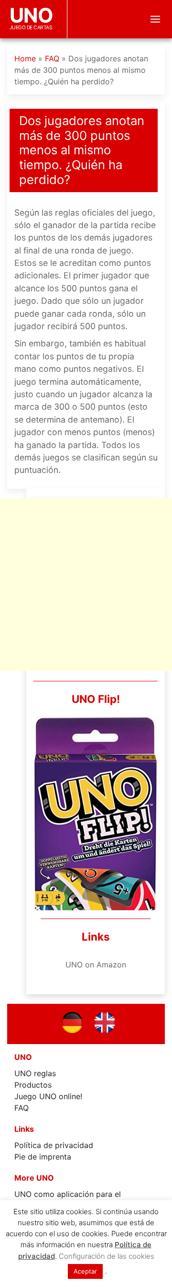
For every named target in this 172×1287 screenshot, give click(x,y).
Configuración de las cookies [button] (106, 1256)
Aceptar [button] (85, 1271)
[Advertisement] (86, 584)
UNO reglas (35, 1073)
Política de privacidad (53, 1145)
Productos (33, 1085)
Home (25, 58)
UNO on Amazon (95, 964)
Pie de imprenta (42, 1156)
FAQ (52, 58)
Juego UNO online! (48, 1096)
